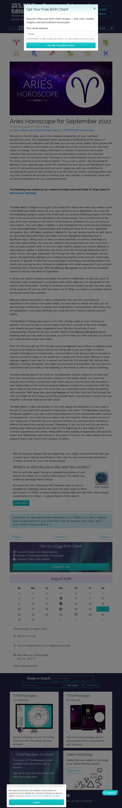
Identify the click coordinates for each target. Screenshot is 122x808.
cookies (28, 796)
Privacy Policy (38, 796)
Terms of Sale (54, 796)
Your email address (37, 28)
